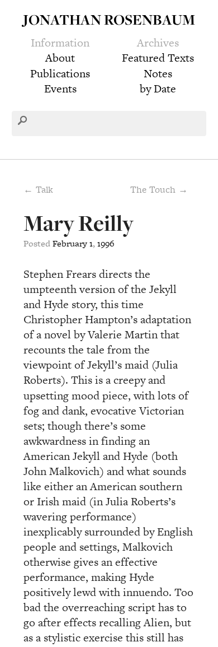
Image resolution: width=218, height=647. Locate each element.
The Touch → (159, 189)
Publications (60, 73)
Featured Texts (158, 58)
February (70, 243)
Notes (158, 73)
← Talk (38, 189)
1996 (105, 243)
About (60, 58)
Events (60, 88)
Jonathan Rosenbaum (109, 19)
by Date (158, 88)
